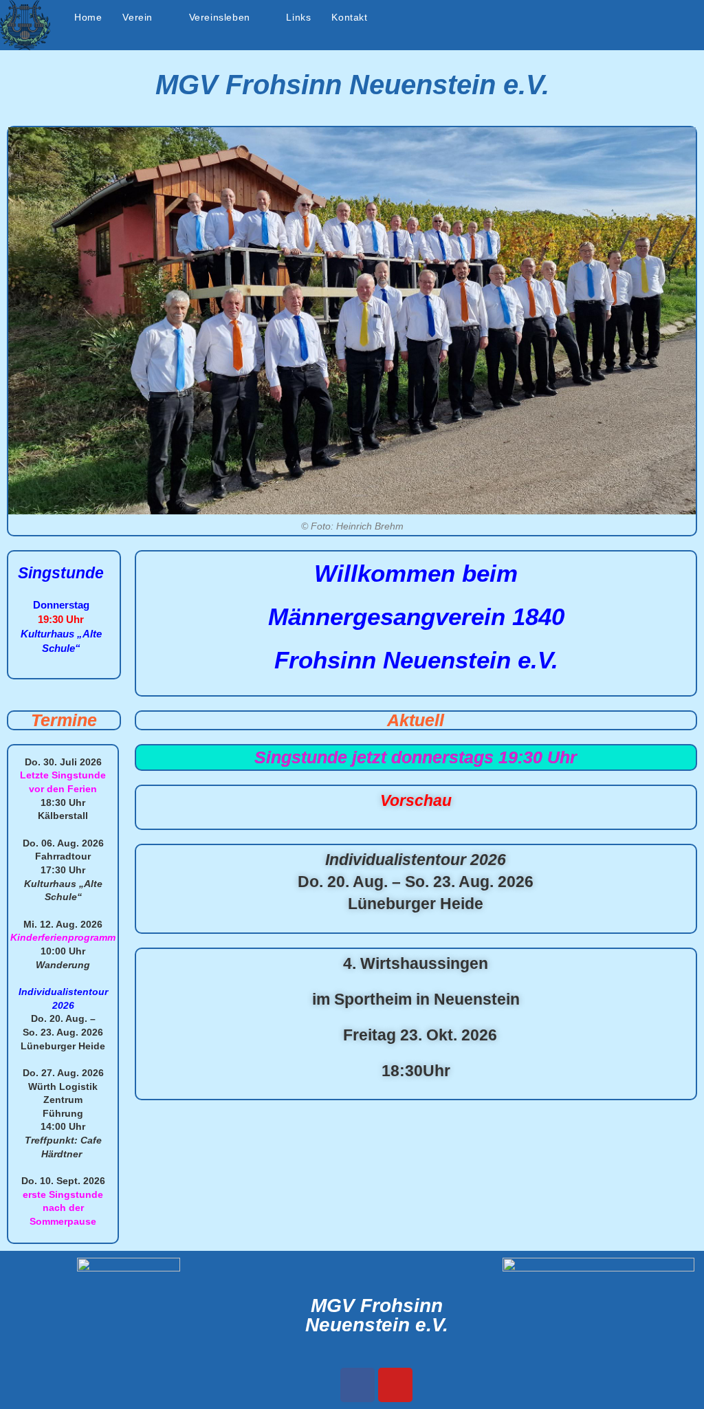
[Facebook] (357, 1385)
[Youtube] (395, 1385)
